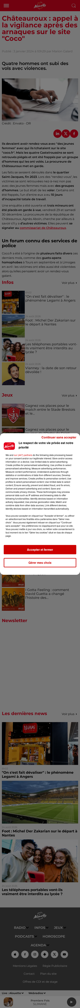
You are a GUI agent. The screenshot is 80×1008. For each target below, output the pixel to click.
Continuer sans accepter (58, 437)
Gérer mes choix (40, 562)
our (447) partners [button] (23, 455)
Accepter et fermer (40, 549)
